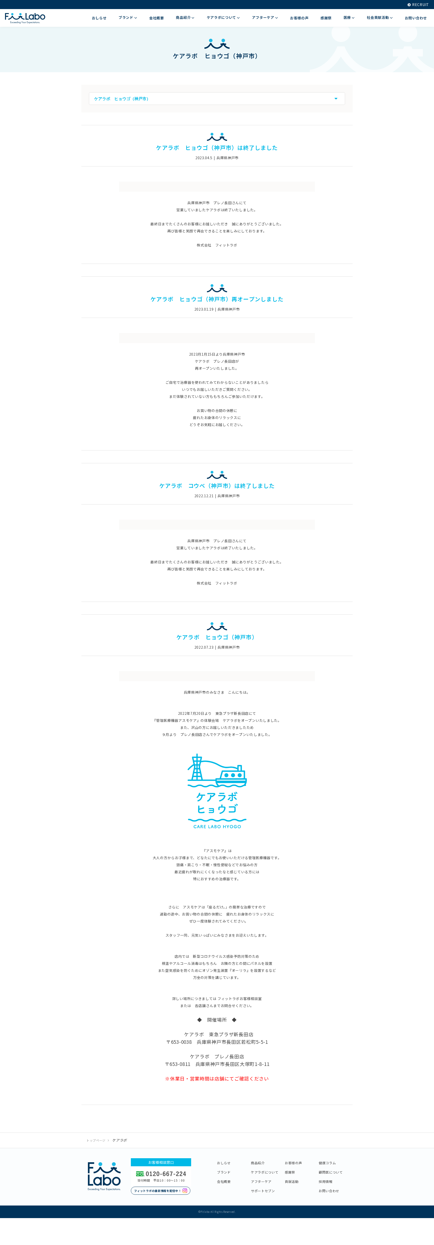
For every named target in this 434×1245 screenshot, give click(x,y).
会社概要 (224, 1181)
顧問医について (331, 1172)
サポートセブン (263, 1190)
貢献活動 (292, 1181)
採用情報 (326, 1181)
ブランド (224, 1172)
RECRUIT (420, 4)
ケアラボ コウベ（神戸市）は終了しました (217, 485)
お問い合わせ (329, 1190)
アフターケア (261, 1181)
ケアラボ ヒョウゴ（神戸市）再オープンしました (217, 299)
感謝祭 (290, 1172)
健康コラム (327, 1162)
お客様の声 (293, 1162)
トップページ (95, 1140)
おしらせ (224, 1162)
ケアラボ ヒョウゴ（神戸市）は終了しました (217, 147)
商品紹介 (258, 1162)
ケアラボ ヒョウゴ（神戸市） (216, 637)
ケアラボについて (265, 1172)
